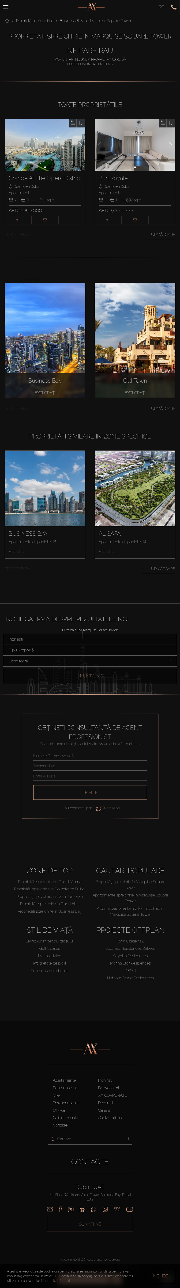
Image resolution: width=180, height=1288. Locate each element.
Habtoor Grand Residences (130, 978)
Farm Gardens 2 (130, 941)
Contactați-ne (110, 1117)
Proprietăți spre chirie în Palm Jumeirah (49, 896)
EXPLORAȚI (45, 392)
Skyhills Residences (130, 956)
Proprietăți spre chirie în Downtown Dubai (49, 889)
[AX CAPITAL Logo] (91, 7)
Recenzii (105, 1102)
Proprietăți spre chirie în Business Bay (50, 911)
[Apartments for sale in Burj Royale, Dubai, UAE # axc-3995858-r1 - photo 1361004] (135, 145)
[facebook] (60, 1209)
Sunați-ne (90, 1224)
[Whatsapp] (94, 1209)
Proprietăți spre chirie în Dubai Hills (49, 903)
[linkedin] (82, 1209)
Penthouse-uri (65, 1087)
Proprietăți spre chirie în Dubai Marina (50, 881)
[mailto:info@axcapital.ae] (50, 1209)
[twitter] (71, 1209)
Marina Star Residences (130, 963)
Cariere (104, 1110)
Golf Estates (49, 948)
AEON (130, 970)
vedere (16, 551)
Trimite (90, 792)
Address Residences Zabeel (130, 948)
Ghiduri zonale (65, 1117)
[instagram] (105, 1209)
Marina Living (49, 956)
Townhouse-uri (66, 1102)
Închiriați (105, 1080)
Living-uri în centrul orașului (50, 941)
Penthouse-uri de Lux (49, 970)
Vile (56, 1095)
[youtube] (129, 1209)
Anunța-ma (90, 675)
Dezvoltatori (108, 1087)
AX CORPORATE (112, 1095)
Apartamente (64, 1080)
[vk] (117, 1209)
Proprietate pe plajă (49, 963)
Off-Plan (60, 1110)
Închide (161, 1275)
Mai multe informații (56, 1281)
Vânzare (60, 1125)
